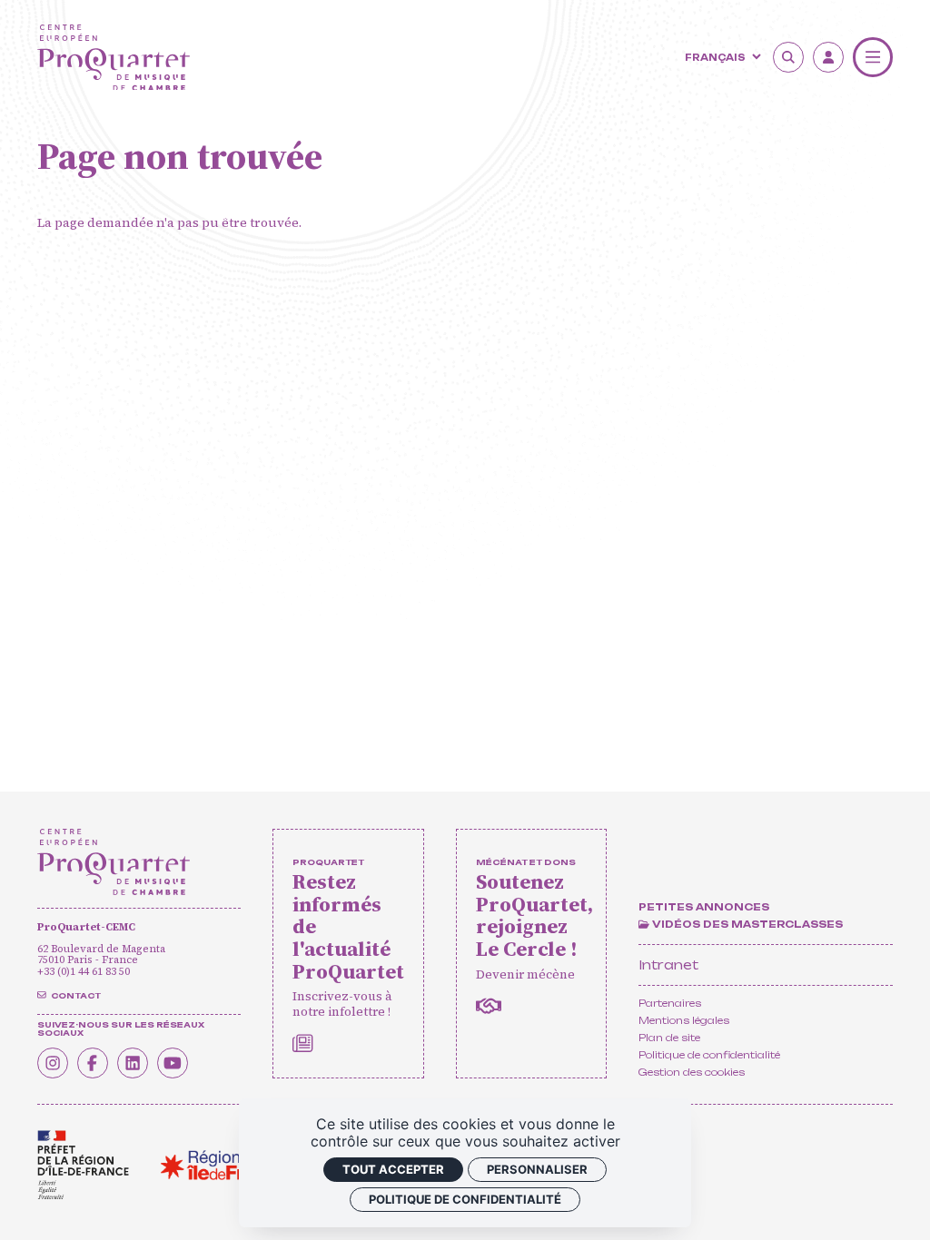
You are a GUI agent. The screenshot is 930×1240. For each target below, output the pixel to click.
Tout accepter (393, 1169)
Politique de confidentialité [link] (465, 1199)
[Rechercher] (788, 57)
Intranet (668, 964)
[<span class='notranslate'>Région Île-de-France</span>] (224, 1165)
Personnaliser (537, 1169)
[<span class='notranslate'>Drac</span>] (83, 1165)
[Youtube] (172, 1063)
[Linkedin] (132, 1063)
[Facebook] (92, 1063)
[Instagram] (52, 1063)
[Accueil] (113, 58)
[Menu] (873, 57)
